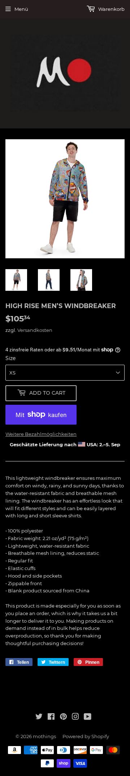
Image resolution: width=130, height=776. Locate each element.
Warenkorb (111, 9)
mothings (44, 736)
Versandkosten (34, 330)
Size (10, 358)
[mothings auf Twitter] (39, 717)
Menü (21, 9)
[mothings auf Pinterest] (63, 717)
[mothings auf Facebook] (51, 717)
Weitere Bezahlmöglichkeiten (41, 434)
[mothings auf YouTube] (87, 717)
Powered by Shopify (85, 736)
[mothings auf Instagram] (75, 717)
